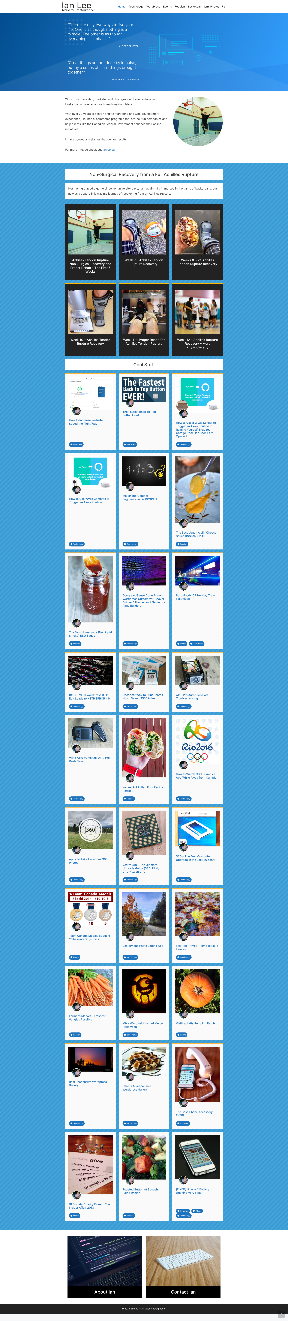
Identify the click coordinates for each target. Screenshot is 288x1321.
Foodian (180, 6)
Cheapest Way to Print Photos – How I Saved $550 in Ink (144, 696)
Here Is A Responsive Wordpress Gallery (137, 1087)
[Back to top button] (281, 1314)
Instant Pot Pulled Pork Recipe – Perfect (144, 789)
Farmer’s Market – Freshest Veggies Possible (87, 1017)
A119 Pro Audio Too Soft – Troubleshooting (193, 696)
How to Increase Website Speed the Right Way (86, 421)
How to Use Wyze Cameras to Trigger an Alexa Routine (89, 500)
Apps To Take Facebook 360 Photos (88, 861)
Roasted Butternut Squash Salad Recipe (140, 1191)
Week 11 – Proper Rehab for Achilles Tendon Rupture (144, 341)
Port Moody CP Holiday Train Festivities (195, 597)
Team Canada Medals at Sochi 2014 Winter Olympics (89, 937)
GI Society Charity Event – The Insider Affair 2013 (89, 1206)
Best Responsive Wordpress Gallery (88, 1083)
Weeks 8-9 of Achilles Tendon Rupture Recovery (197, 262)
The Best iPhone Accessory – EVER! (195, 1113)
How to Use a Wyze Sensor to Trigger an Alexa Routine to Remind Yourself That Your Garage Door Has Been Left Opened (196, 429)
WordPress (153, 6)
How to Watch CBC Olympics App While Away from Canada (196, 775)
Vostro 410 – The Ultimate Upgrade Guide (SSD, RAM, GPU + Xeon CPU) (141, 868)
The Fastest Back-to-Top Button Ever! (139, 413)
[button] (223, 6)
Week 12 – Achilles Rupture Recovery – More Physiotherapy (197, 343)
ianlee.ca (109, 149)
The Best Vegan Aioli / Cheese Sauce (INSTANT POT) (196, 534)
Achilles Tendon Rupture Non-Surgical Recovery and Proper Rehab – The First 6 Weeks (90, 265)
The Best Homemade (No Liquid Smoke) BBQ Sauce (90, 634)
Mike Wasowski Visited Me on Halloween (143, 1025)
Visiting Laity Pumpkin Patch (195, 1023)
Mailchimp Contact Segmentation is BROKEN (140, 497)
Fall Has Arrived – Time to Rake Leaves (197, 947)
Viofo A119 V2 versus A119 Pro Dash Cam (89, 759)
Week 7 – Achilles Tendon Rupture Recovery (144, 262)
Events (167, 6)
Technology (135, 6)
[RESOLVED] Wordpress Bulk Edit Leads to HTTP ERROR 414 (90, 696)
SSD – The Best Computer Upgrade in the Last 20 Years (195, 858)
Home (121, 6)
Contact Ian (183, 1292)
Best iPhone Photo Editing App (143, 946)
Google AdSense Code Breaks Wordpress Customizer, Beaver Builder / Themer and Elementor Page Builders (144, 600)
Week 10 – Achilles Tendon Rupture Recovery (90, 341)
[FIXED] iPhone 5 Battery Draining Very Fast (192, 1191)
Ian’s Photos (211, 6)
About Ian (104, 1292)
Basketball (194, 6)
